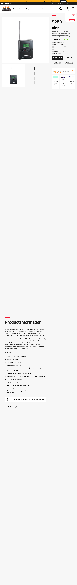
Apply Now (59, 72)
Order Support (55, 3)
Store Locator (63, 3)
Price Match (72, 20)
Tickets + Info (63, 1)
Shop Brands (30, 9)
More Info (55, 86)
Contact (73, 3)
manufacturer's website (37, 399)
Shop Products (17, 9)
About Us (69, 3)
